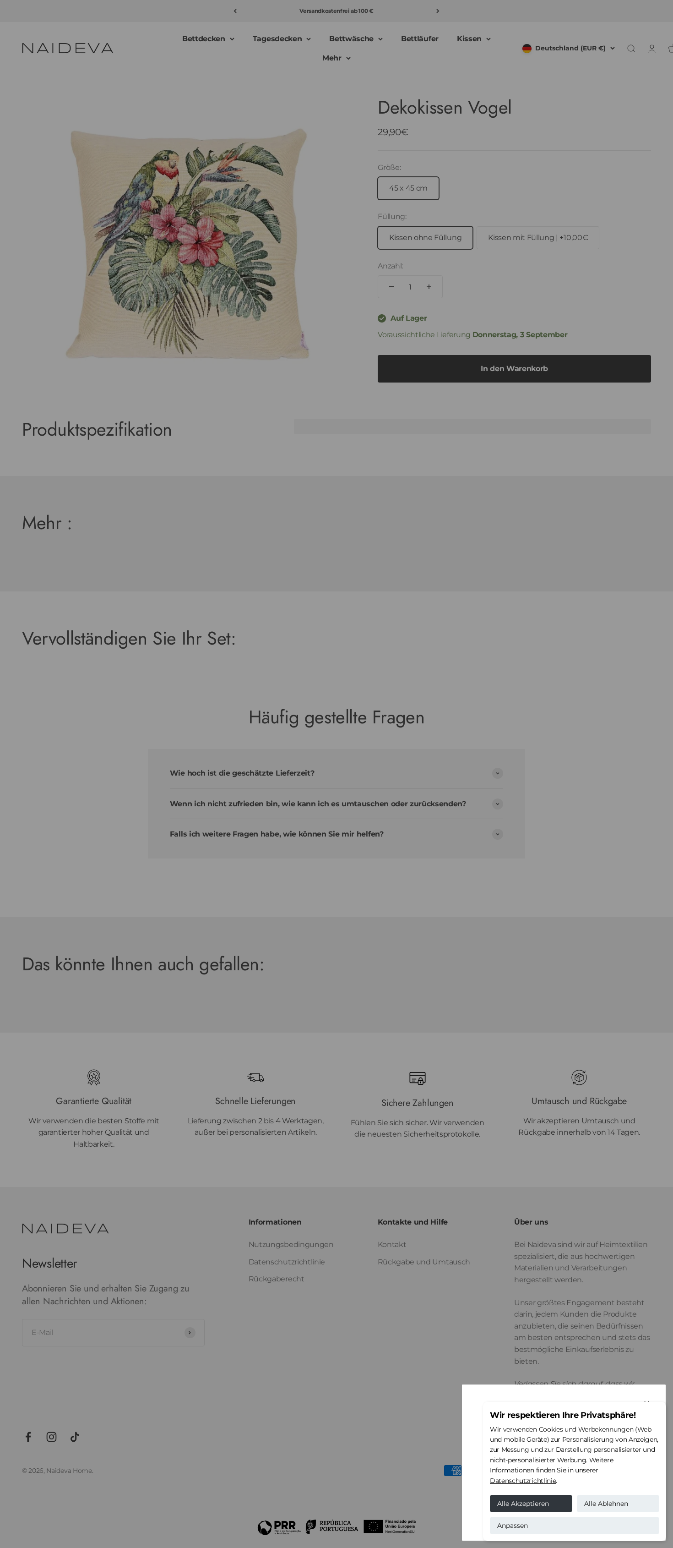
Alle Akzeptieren (523, 1503)
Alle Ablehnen (606, 1503)
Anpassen (512, 1525)
